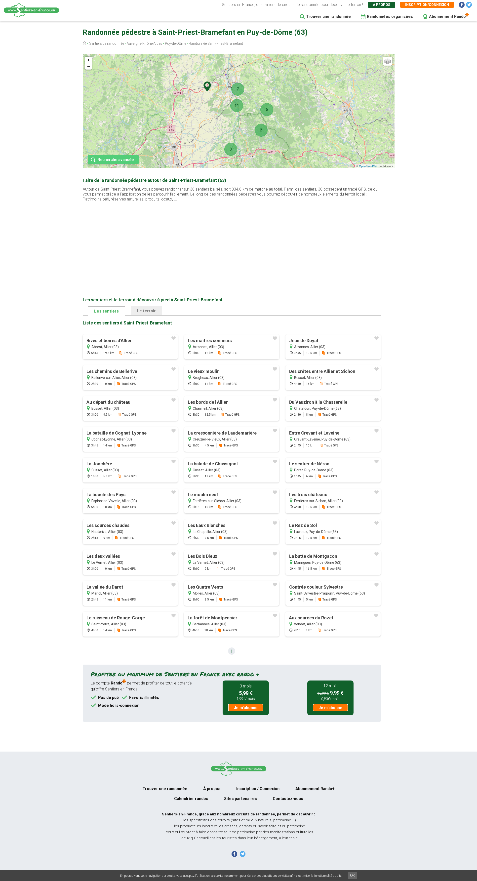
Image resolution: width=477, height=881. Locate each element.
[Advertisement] (232, 241)
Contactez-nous (288, 798)
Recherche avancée (116, 159)
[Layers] (387, 61)
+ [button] (88, 59)
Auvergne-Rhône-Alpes (144, 43)
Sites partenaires (240, 798)
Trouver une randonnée (328, 16)
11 (237, 105)
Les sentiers (106, 311)
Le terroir (146, 310)
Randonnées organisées (390, 16)
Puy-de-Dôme (175, 43)
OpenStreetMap (368, 166)
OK (352, 875)
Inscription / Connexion (257, 788)
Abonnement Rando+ (315, 788)
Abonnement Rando (447, 16)
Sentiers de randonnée (106, 43)
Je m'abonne (246, 707)
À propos (381, 5)
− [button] (88, 66)
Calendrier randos (191, 798)
